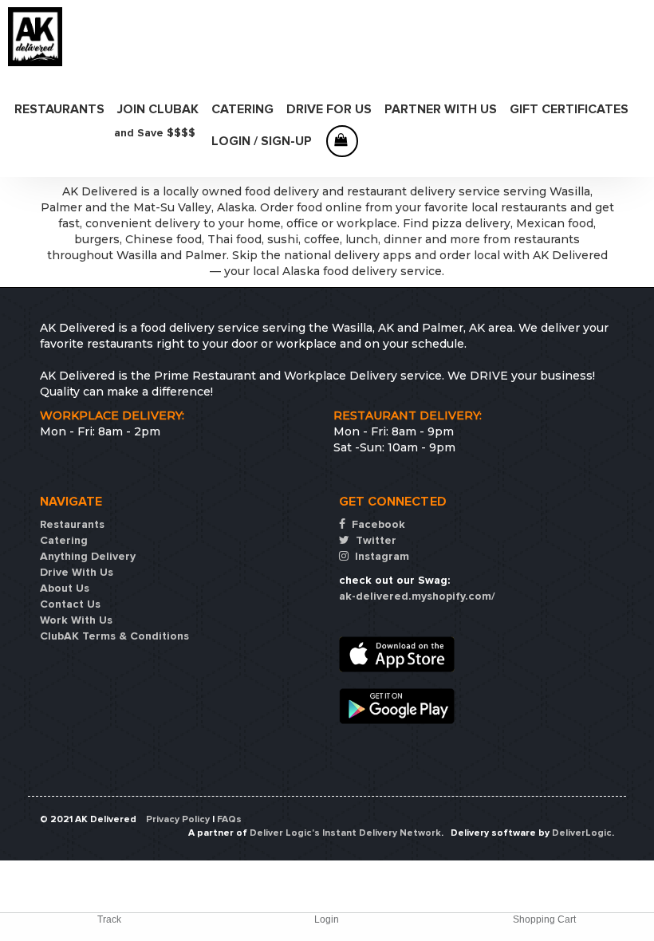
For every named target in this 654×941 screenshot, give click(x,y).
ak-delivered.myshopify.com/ (417, 596)
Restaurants (59, 109)
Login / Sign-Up (261, 141)
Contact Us (70, 604)
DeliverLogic (582, 833)
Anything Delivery (88, 556)
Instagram (380, 556)
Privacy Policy (178, 819)
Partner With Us (440, 109)
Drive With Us (76, 572)
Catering (242, 109)
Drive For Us (329, 109)
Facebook (377, 524)
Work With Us (76, 620)
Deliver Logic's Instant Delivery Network (345, 833)
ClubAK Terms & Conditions (114, 636)
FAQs (229, 819)
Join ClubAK (158, 109)
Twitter (374, 540)
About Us (64, 588)
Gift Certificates (569, 109)
